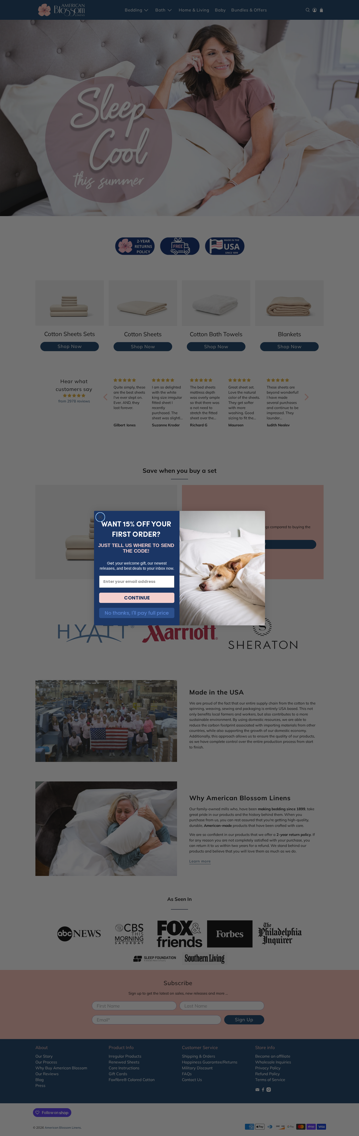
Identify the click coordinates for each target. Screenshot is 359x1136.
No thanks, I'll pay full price (137, 613)
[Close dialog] (100, 517)
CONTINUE (137, 597)
